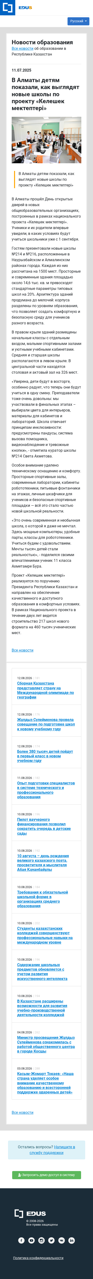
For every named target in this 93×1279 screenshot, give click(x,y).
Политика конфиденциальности (38, 1258)
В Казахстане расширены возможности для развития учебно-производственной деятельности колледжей (42, 1008)
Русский (77, 21)
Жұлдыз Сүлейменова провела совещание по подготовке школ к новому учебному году (46, 724)
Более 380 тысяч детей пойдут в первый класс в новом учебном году (45, 756)
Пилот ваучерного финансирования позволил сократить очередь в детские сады (44, 826)
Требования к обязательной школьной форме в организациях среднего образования (42, 899)
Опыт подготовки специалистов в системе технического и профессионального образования (46, 790)
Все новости (22, 48)
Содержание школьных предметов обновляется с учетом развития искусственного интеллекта (42, 972)
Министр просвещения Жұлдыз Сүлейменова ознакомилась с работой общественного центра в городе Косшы (46, 1044)
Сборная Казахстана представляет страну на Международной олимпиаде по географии (45, 690)
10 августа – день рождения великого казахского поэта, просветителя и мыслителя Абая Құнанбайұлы (43, 863)
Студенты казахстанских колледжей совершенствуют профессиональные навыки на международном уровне (45, 935)
